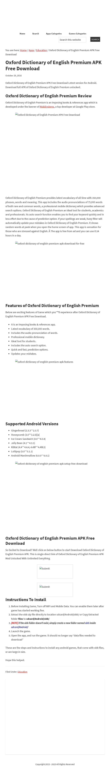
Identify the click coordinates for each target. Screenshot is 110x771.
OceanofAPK (55, 15)
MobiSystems (47, 106)
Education (22, 671)
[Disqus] (55, 716)
